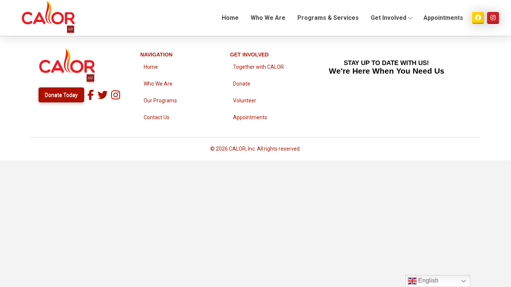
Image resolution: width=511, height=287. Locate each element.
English (427, 280)
